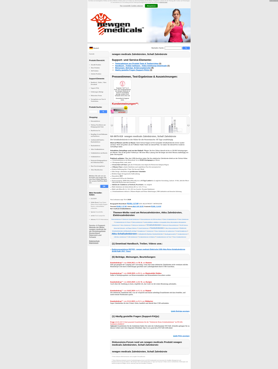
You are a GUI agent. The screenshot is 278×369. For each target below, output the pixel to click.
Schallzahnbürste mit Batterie (99, 153)
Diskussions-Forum (96, 95)
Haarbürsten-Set (95, 130)
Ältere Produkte (95, 68)
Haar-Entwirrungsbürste (98, 166)
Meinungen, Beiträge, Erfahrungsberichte (133, 68)
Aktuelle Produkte (96, 65)
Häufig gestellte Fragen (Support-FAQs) (132, 70)
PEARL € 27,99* (133, 203)
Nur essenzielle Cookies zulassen (131, 6)
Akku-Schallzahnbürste (97, 149)
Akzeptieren (151, 6)
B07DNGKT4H (158, 203)
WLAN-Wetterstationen (99, 219)
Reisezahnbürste (95, 121)
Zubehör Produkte (96, 74)
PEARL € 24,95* (156, 206)
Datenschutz (163, 2)
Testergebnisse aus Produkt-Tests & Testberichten (136, 64)
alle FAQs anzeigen (182, 336)
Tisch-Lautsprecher (98, 215)
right (188, 125)
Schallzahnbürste (95, 156)
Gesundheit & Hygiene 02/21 (122, 99)
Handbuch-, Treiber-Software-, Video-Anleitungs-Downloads (141, 66)
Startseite (154, 48)
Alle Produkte (94, 71)
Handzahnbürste (95, 145)
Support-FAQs (95, 88)
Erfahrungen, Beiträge (97, 92)
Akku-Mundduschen (97, 170)
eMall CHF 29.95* (138, 206)
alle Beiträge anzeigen (181, 311)
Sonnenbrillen (97, 212)
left (112, 125)
